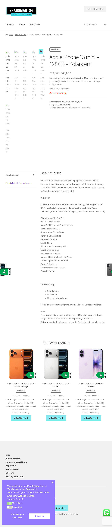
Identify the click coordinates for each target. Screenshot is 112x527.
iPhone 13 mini (84, 108)
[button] (41, 51)
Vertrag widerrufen (15, 476)
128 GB (64, 108)
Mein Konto (35, 24)
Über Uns (10, 472)
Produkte (10, 24)
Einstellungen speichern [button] (17, 516)
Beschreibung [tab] (12, 175)
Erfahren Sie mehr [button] (15, 499)
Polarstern (72, 108)
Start (11, 34)
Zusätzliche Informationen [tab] (18, 183)
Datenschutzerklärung (16, 462)
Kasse (22, 24)
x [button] (52, 482)
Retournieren (12, 469)
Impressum (11, 465)
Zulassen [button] (39, 516)
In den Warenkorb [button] (21, 418)
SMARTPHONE (20, 34)
